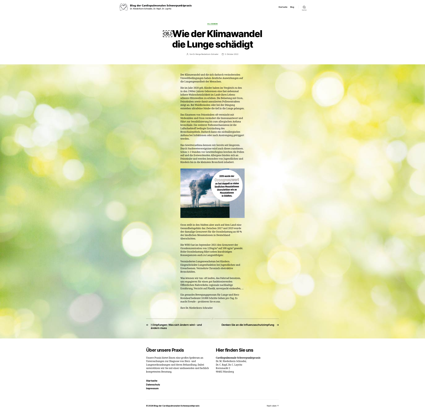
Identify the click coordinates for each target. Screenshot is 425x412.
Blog (292, 7)
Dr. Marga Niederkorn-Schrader (205, 54)
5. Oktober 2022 (231, 54)
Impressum (152, 388)
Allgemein (212, 24)
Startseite (282, 7)
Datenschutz (153, 384)
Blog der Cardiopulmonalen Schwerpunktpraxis (176, 406)
